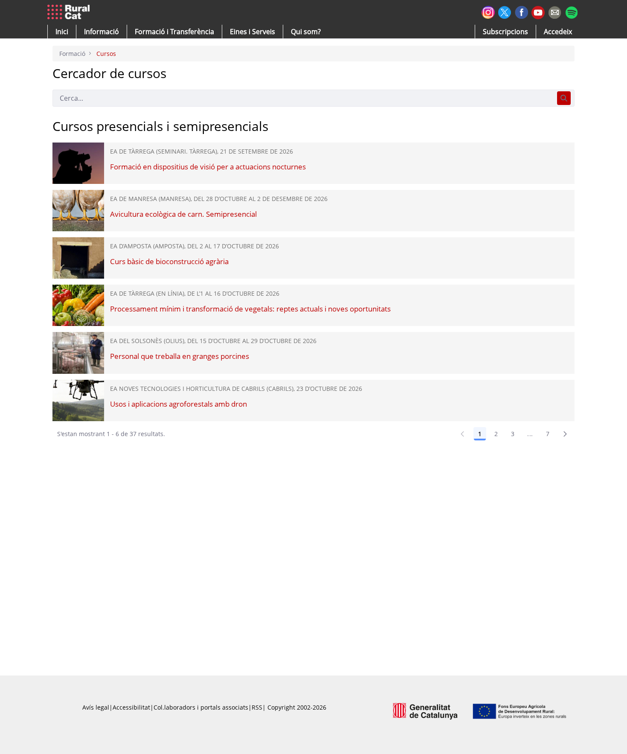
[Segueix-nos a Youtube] (538, 12)
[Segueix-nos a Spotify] (571, 11)
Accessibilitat (131, 707)
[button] (62, 31)
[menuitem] (174, 31)
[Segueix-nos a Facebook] (521, 11)
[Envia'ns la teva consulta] (554, 11)
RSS (257, 707)
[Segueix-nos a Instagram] (488, 11)
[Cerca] (564, 98)
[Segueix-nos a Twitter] (504, 11)
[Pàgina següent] (565, 434)
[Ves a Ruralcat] (70, 12)
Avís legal (95, 707)
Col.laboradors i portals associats (201, 707)
